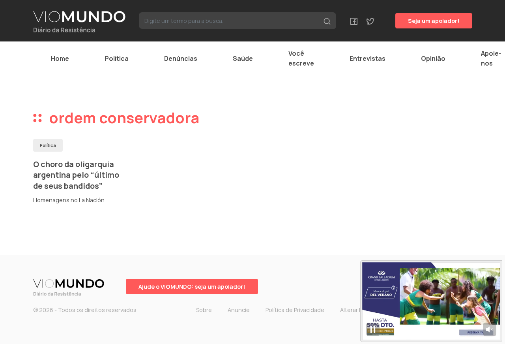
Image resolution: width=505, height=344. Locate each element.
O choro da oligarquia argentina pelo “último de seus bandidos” (76, 175)
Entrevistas (367, 58)
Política (117, 58)
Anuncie (239, 310)
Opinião (433, 58)
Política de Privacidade (295, 310)
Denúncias (180, 58)
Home (60, 58)
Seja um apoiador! (434, 20)
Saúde (243, 58)
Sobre (204, 310)
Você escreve (301, 58)
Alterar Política (359, 310)
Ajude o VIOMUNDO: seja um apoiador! (191, 286)
